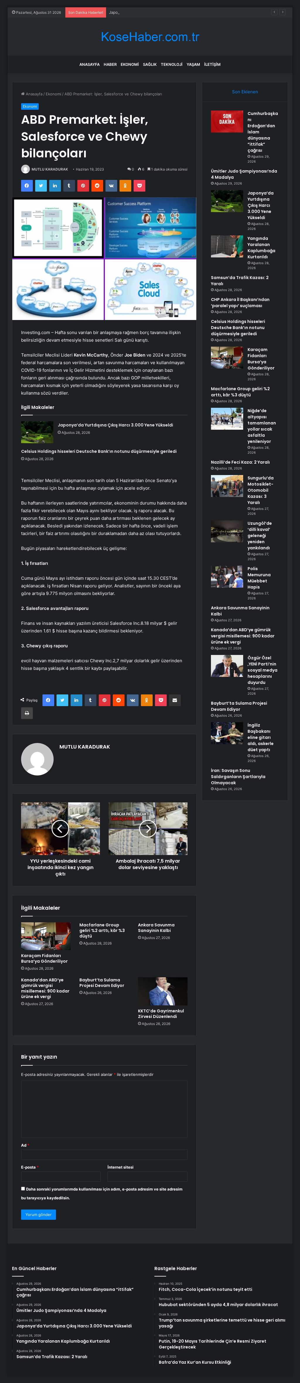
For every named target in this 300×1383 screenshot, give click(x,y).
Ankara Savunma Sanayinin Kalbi (156, 927)
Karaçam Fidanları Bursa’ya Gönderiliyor (44, 958)
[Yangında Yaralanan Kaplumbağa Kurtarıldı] (227, 246)
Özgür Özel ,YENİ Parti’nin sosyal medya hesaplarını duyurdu (262, 670)
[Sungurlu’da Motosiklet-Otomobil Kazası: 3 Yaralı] (227, 486)
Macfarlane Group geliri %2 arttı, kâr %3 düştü (102, 930)
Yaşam (193, 64)
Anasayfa (89, 64)
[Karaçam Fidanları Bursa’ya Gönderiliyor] (46, 936)
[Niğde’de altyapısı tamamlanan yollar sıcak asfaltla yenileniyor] (227, 419)
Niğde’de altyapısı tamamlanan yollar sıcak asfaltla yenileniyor (262, 426)
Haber (110, 64)
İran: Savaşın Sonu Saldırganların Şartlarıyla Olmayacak (238, 777)
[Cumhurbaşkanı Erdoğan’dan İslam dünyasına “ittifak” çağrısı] (227, 122)
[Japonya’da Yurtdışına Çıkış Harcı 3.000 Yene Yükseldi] (37, 432)
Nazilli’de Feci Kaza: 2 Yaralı (240, 462)
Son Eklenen (245, 91)
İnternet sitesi (121, 1167)
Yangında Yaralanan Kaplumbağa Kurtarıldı (261, 247)
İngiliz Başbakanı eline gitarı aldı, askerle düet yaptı (261, 737)
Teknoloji (172, 64)
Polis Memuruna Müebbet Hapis (259, 578)
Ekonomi (130, 64)
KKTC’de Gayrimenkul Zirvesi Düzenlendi (161, 1013)
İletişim (212, 64)
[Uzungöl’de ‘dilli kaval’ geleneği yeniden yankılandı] (227, 531)
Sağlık (150, 64)
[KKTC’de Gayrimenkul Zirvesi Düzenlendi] (163, 991)
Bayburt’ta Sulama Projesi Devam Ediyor (101, 982)
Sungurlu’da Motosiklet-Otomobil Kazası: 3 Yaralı (261, 490)
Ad (25, 1145)
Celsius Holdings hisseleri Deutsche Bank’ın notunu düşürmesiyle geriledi (99, 451)
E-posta (30, 1167)
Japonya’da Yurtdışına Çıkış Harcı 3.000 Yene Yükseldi (158, 12)
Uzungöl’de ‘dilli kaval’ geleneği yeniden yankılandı (260, 535)
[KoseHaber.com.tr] (150, 37)
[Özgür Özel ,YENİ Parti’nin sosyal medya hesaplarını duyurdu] (227, 666)
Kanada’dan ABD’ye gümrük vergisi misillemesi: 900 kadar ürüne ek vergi (45, 988)
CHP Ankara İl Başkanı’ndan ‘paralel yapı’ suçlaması (240, 303)
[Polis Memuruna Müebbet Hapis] (227, 577)
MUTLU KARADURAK (50, 169)
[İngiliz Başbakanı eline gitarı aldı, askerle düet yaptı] (227, 733)
